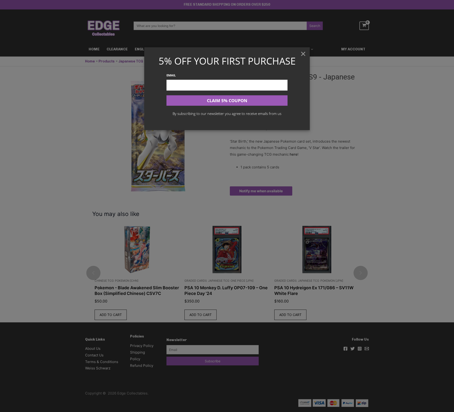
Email (171, 75)
